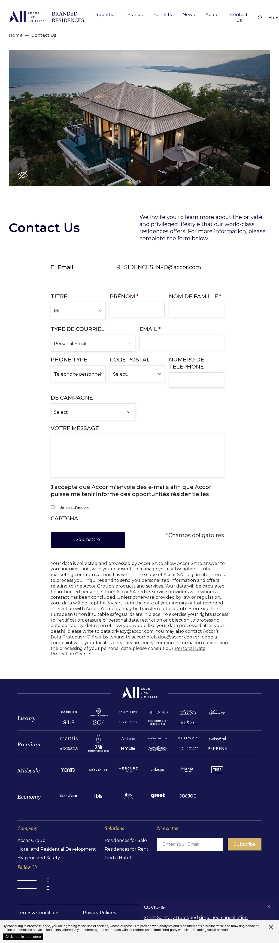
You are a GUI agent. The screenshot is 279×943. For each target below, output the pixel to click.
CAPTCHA (64, 518)
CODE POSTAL (130, 359)
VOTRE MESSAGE (75, 428)
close (271, 932)
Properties (104, 14)
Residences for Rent (126, 849)
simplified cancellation (223, 917)
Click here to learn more (23, 937)
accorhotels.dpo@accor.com (163, 637)
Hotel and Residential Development (56, 849)
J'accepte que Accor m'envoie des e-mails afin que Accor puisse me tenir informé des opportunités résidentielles (131, 490)
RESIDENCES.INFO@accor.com (158, 267)
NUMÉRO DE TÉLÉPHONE (186, 363)
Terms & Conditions (38, 912)
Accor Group (31, 840)
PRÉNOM (124, 296)
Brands (134, 14)
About (212, 14)
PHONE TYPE (69, 359)
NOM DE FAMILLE (195, 296)
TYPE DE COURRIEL (77, 329)
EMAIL (150, 329)
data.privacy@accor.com (127, 631)
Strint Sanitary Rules (166, 917)
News (189, 14)
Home (16, 35)
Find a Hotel (118, 857)
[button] (22, 175)
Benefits (162, 14)
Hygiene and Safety (38, 857)
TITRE (59, 296)
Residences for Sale (126, 840)
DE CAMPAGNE (72, 397)
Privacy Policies (99, 912)
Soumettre (88, 539)
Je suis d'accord (75, 507)
